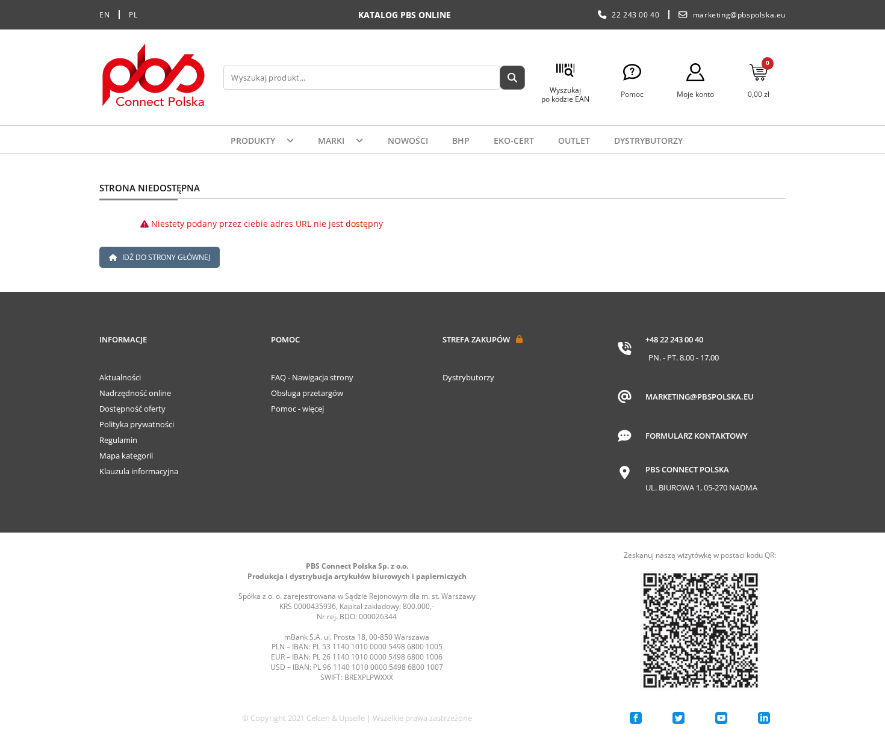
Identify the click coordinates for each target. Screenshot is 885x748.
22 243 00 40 (635, 15)
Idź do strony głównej (165, 257)
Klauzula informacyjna (138, 471)
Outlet (574, 140)
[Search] (512, 78)
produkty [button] (254, 140)
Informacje (123, 339)
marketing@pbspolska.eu (739, 15)
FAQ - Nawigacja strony (312, 377)
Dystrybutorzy (648, 140)
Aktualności (120, 377)
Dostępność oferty (132, 408)
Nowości (408, 140)
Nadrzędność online (135, 393)
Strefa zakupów (476, 339)
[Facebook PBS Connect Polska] (636, 718)
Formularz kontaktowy (696, 435)
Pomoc (285, 339)
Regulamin (118, 439)
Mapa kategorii (126, 455)
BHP (461, 140)
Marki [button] (332, 140)
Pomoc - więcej (297, 408)
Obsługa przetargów (307, 393)
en (104, 15)
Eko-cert (514, 140)
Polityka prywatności (136, 424)
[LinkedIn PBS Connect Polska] (764, 718)
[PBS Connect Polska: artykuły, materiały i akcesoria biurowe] (153, 77)
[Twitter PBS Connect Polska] (678, 718)
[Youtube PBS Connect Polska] (721, 718)
